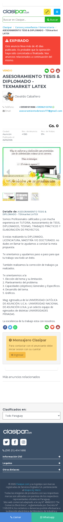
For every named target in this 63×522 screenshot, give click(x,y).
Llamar (16, 517)
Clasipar (7, 27)
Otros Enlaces (11, 469)
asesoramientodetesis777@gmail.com (40, 110)
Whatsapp (48, 517)
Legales (7, 463)
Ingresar (18, 355)
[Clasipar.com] (16, 11)
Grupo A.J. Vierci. (32, 490)
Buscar (53, 19)
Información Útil (12, 456)
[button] (47, 12)
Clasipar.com (22, 484)
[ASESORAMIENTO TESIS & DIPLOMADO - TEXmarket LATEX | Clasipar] (9, 194)
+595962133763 (44, 107)
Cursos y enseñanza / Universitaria (34, 27)
